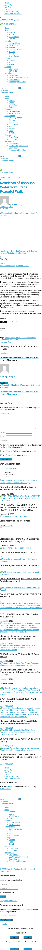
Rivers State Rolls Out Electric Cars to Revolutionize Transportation (18, 488)
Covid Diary (13, 69)
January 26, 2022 (6, 207)
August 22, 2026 (6, 706)
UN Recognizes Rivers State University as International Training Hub (19, 540)
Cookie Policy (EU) (11, 11)
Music (11, 54)
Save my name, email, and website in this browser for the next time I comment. (21, 446)
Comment (4, 414)
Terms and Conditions (13, 14)
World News (14, 37)
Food (11, 62)
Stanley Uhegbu (18, 204)
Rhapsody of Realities (17, 82)
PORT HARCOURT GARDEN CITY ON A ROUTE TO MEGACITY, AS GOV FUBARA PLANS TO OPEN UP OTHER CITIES (18, 507)
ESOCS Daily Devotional (18, 77)
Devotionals (9, 73)
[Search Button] (19, 88)
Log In (4, 924)
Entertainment (9, 47)
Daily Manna (13, 75)
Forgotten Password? (8, 901)
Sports (11, 34)
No (28, 937)
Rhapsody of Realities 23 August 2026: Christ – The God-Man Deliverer (18, 637)
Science (7, 67)
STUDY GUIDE (14, 45)
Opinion (12, 39)
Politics (12, 32)
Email (2, 436)
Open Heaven (14, 80)
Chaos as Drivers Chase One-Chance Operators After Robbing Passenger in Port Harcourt (20, 672)
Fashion (12, 60)
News (6, 30)
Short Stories (14, 56)
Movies (12, 52)
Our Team (8, 7)
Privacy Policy (10, 9)
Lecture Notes (14, 43)
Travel (11, 65)
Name (3, 432)
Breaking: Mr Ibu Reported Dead (15, 521)
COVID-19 (13, 71)
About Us (8, 5)
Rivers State (13, 340)
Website (3, 441)
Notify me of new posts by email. (16, 455)
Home (6, 3)
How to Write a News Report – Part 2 (17, 552)
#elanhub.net (10, 338)
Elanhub (9, 786)
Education (8, 41)
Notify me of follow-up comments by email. (20, 451)
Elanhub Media (5, 789)
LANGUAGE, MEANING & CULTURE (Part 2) (19, 565)
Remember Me (8, 892)
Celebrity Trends (15, 49)
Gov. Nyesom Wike (22, 338)
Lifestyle (8, 58)
